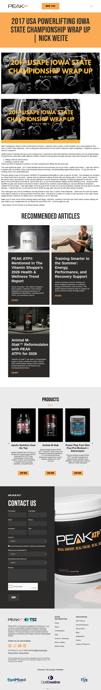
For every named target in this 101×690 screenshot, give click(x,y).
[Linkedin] (24, 646)
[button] (91, 6)
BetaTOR (34, 202)
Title (29, 528)
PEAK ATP (46, 202)
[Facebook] (10, 646)
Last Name (31, 511)
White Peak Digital (40, 650)
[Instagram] (14, 646)
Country (11, 537)
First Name (11, 511)
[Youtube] (19, 646)
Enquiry (10, 567)
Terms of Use (24, 653)
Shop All (50, 405)
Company (11, 528)
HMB (7, 202)
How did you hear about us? (17, 559)
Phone (30, 519)
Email (10, 519)
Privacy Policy (13, 653)
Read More (15, 300)
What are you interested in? (17, 550)
